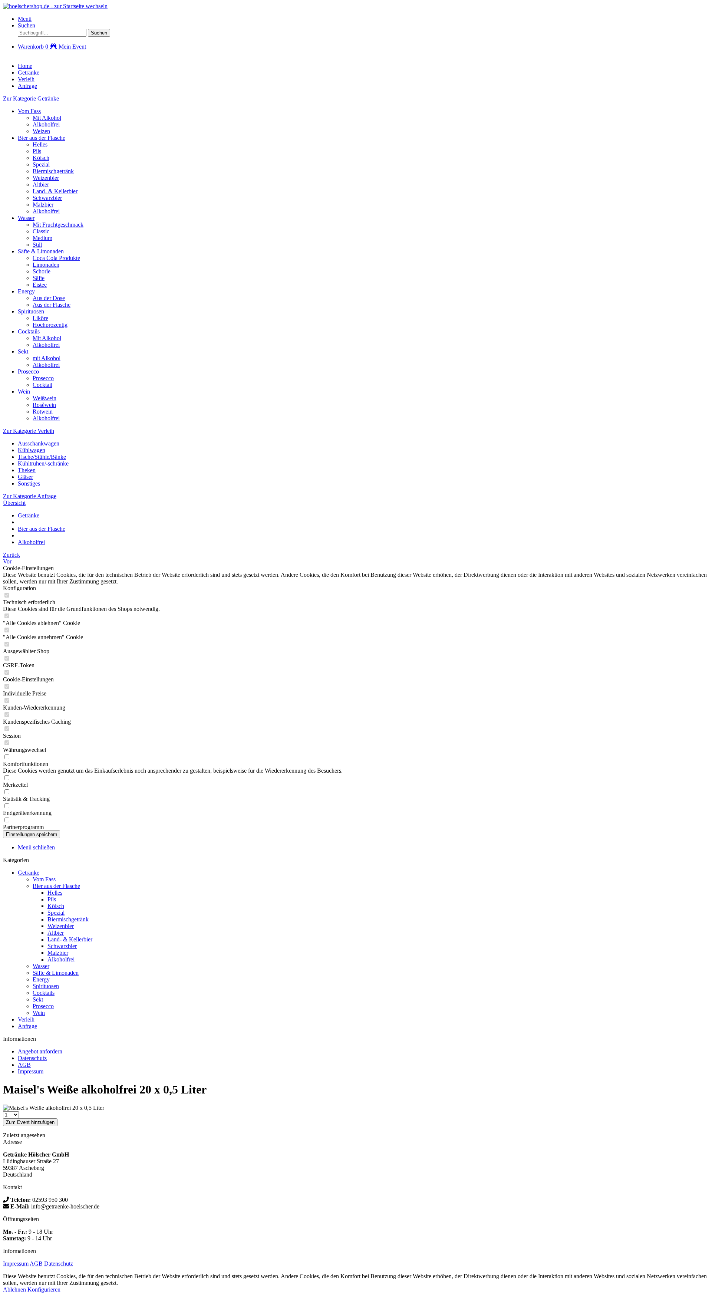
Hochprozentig (50, 325)
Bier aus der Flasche (41, 138)
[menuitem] (363, 19)
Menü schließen (36, 847)
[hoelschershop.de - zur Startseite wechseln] (55, 6)
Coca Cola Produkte (56, 258)
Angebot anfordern (40, 1051)
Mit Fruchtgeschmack (58, 224)
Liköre (40, 318)
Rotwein (43, 411)
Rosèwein (44, 405)
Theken (27, 470)
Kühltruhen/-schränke (43, 463)
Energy (26, 291)
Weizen (41, 131)
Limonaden (46, 264)
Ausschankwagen (38, 443)
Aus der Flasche (51, 305)
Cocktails (29, 331)
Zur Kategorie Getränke (31, 98)
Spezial (41, 164)
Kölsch (41, 158)
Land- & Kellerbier (55, 191)
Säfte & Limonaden (41, 251)
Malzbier (43, 204)
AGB (24, 1065)
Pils (37, 151)
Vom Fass (29, 111)
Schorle (41, 271)
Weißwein (44, 398)
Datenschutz (32, 1058)
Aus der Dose (49, 298)
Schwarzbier (47, 198)
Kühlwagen (31, 450)
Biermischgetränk (53, 171)
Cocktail (42, 385)
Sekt (23, 351)
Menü (25, 19)
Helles (40, 144)
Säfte (38, 278)
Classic (41, 231)
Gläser (25, 477)
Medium (42, 238)
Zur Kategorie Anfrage (29, 496)
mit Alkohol (46, 358)
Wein (24, 391)
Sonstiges (29, 483)
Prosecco (28, 371)
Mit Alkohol (47, 118)
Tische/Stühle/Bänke (42, 457)
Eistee (40, 285)
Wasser (26, 218)
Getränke (28, 872)
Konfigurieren (43, 1289)
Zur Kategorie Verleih (28, 431)
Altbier (41, 184)
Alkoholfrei (46, 124)
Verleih (26, 1019)
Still (37, 244)
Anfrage (27, 1026)
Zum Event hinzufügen (30, 1122)
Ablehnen (15, 1289)
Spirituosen (31, 311)
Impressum (30, 1071)
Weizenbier (46, 178)
